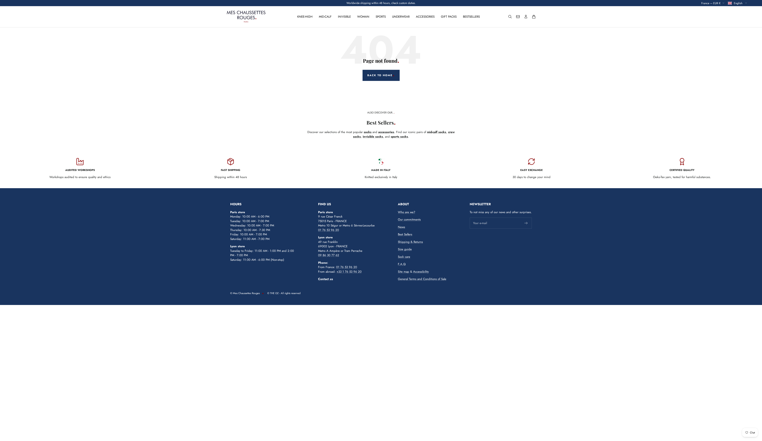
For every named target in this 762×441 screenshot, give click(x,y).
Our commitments (409, 219)
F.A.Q (402, 264)
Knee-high (305, 16)
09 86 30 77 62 (328, 255)
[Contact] (518, 17)
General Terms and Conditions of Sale (422, 279)
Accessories (425, 16)
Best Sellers (405, 234)
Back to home (380, 75)
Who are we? (406, 212)
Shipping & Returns (410, 242)
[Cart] (534, 17)
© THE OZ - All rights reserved (283, 293)
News (401, 227)
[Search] (510, 17)
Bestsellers (471, 16)
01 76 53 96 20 (328, 230)
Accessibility (421, 271)
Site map (403, 271)
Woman (363, 16)
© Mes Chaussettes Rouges (245, 293)
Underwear (401, 16)
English (738, 3)
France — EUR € (711, 3)
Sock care (404, 257)
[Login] (526, 17)
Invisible (344, 16)
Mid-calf (325, 16)
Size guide (405, 249)
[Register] (526, 223)
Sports (381, 16)
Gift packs (449, 16)
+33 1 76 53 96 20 (349, 271)
